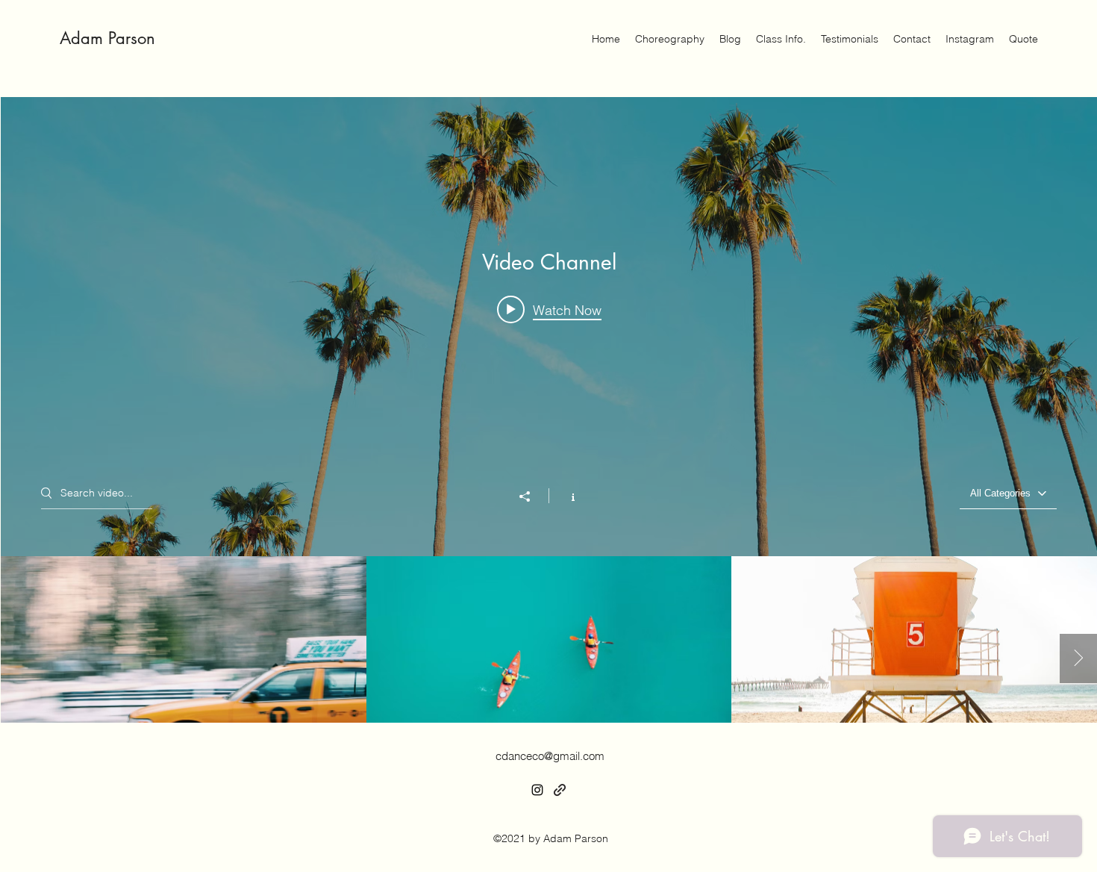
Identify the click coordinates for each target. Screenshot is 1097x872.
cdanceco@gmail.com (550, 756)
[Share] (532, 496)
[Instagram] (537, 789)
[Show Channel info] (565, 495)
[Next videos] (1078, 658)
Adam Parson (107, 38)
